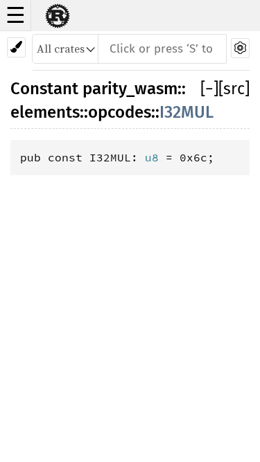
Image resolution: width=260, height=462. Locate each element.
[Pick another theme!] (16, 47)
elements (45, 112)
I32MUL (186, 112)
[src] (234, 88)
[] (209, 88)
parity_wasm (130, 88)
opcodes (119, 112)
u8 (152, 157)
